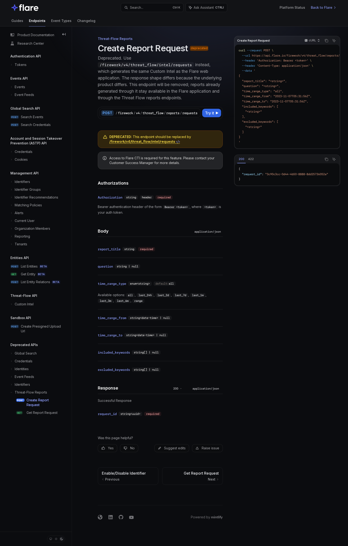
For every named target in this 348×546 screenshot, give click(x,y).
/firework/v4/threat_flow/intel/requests (142, 141)
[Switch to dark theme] (61, 539)
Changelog (86, 21)
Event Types (61, 21)
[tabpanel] (287, 174)
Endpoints (37, 21)
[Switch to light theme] (56, 539)
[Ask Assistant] (334, 41)
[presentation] (287, 96)
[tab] (241, 159)
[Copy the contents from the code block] (326, 41)
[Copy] (196, 113)
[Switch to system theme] (50, 539)
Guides (17, 21)
